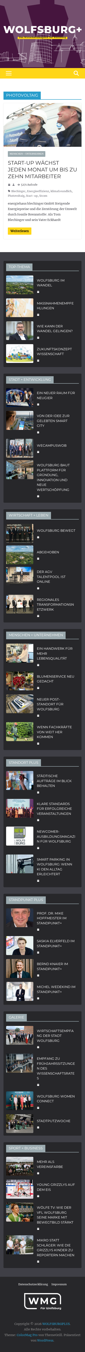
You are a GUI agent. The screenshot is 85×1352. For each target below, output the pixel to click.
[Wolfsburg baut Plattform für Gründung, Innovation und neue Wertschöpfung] (19, 480)
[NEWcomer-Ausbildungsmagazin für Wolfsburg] (19, 839)
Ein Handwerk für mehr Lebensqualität (55, 653)
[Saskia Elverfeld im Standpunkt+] (19, 946)
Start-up (32, 195)
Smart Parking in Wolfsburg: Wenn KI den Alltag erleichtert (54, 866)
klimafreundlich (61, 191)
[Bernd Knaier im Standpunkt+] (19, 969)
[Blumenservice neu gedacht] (19, 682)
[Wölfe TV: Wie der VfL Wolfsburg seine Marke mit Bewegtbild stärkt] (19, 1218)
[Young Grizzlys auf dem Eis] (19, 1190)
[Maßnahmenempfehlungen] (19, 308)
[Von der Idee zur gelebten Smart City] (19, 423)
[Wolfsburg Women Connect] (19, 1101)
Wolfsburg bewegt (56, 530)
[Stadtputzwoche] (19, 1123)
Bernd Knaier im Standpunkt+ (52, 966)
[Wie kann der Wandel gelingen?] (19, 331)
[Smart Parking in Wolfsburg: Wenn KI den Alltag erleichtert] (19, 870)
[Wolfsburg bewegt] (19, 533)
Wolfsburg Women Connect (56, 1098)
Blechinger (18, 191)
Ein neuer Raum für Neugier (56, 395)
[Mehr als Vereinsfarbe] (19, 1167)
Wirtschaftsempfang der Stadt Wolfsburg (55, 1036)
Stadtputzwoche (53, 1121)
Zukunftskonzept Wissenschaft (54, 351)
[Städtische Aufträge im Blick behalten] (19, 783)
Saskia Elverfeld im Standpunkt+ (56, 943)
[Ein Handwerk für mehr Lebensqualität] (19, 656)
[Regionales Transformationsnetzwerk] (19, 607)
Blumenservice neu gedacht (55, 679)
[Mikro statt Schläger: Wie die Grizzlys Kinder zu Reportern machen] (19, 1250)
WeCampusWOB (51, 445)
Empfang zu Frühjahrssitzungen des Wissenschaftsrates (56, 1068)
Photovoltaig (16, 195)
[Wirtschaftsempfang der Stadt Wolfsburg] (19, 1038)
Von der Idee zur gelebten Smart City (53, 421)
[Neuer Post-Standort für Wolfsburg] (19, 707)
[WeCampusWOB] (19, 448)
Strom (43, 195)
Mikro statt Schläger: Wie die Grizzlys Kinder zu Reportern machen (55, 1247)
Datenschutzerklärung (33, 1284)
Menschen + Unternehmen (27, 153)
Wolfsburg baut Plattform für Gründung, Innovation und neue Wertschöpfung (53, 477)
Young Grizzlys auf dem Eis (56, 1187)
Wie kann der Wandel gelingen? (55, 328)
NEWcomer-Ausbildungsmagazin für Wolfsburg (56, 836)
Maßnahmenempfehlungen (55, 305)
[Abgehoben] (19, 554)
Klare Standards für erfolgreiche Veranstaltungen (54, 809)
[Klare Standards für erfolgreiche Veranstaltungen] (19, 811)
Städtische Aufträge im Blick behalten (54, 781)
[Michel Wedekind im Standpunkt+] (19, 992)
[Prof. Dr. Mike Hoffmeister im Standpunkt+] (19, 921)
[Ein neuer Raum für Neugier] (19, 398)
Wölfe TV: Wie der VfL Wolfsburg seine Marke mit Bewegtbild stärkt (55, 1214)
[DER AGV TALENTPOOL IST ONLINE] (19, 579)
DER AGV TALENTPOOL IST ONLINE (51, 577)
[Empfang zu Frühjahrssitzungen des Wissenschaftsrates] (19, 1071)
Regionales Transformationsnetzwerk (55, 605)
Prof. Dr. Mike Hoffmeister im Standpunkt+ (51, 918)
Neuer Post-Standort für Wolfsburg (50, 704)
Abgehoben (48, 552)
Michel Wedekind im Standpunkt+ (56, 989)
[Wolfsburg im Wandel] (19, 285)
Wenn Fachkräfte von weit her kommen (54, 732)
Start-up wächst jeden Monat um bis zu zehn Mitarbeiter (42, 169)
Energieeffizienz (38, 191)
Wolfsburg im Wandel (51, 282)
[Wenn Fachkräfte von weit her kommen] (19, 734)
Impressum (59, 1284)
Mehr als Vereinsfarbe (50, 1164)
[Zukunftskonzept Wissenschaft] (19, 354)
